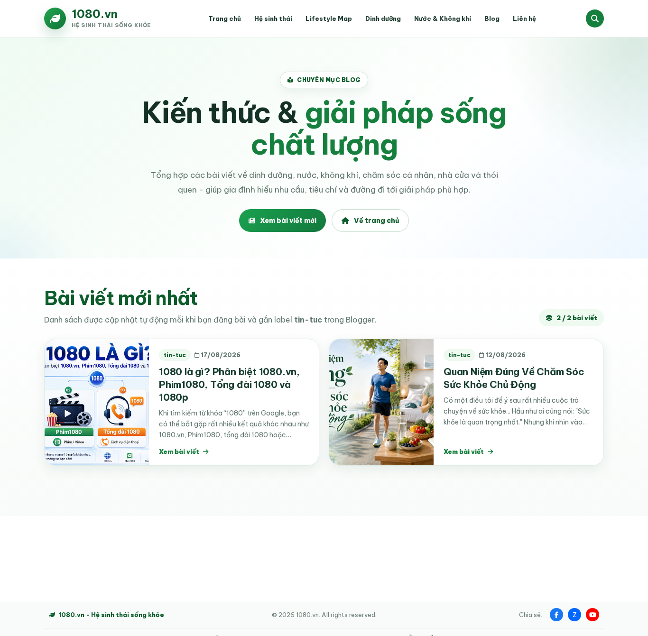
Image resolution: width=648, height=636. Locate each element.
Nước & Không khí (442, 18)
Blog (492, 18)
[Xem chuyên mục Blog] (595, 18)
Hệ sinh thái (273, 18)
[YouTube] (592, 614)
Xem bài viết (179, 451)
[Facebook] (556, 614)
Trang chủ (224, 18)
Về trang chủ (376, 220)
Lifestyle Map (328, 18)
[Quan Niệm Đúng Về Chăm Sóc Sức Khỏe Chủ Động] (381, 402)
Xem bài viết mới (288, 220)
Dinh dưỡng (383, 18)
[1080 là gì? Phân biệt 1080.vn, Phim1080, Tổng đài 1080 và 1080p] (97, 402)
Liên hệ (524, 18)
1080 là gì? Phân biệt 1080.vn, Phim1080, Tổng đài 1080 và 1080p (229, 384)
